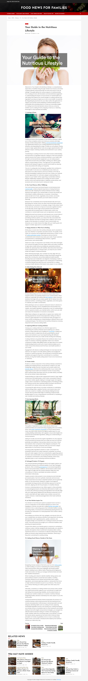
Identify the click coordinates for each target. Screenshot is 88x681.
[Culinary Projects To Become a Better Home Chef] (12, 670)
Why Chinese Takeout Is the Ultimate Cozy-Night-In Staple (24, 661)
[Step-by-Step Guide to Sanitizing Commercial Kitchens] (61, 670)
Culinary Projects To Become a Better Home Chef (23, 670)
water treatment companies (39, 429)
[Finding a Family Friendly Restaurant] (36, 643)
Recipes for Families (59, 13)
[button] (80, 13)
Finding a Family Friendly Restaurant (48, 643)
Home (27, 23)
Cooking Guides (11, 13)
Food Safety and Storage (22, 13)
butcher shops (29, 369)
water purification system (34, 235)
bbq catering (48, 297)
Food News (28, 33)
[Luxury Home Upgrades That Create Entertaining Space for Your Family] (36, 670)
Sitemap (59, 679)
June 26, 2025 (69, 674)
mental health (29, 189)
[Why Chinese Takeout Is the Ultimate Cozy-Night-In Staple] (12, 661)
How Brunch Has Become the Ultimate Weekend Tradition (23, 643)
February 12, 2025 (35, 33)
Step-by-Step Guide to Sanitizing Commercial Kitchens (72, 670)
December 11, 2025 (21, 674)
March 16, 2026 (45, 646)
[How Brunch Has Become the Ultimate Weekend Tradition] (12, 643)
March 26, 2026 (21, 647)
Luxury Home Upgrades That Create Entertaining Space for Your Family (48, 670)
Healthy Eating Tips (48, 13)
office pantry (58, 565)
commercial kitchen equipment (54, 143)
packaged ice (43, 467)
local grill (51, 331)
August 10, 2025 (45, 674)
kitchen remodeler (53, 506)
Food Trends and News (36, 13)
